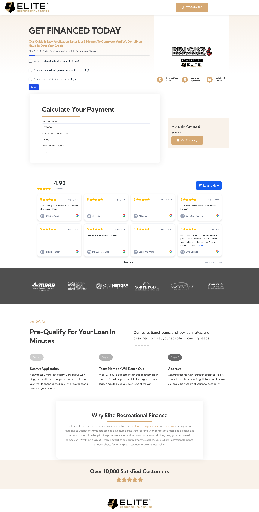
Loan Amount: (50, 121)
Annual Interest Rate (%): (56, 133)
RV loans (169, 426)
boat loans (135, 426)
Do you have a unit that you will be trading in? (55, 79)
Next (33, 87)
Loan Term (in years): (53, 145)
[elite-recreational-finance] (26, 3)
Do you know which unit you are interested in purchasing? (61, 70)
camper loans (150, 426)
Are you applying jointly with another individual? (56, 61)
